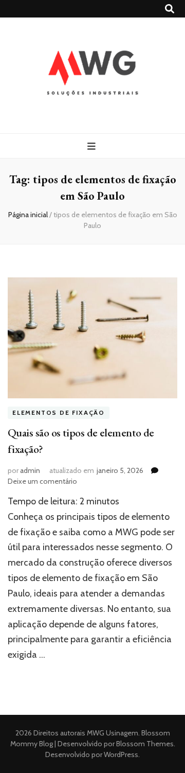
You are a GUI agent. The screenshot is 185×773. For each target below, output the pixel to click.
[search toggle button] (169, 9)
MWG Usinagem (112, 732)
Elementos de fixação (58, 412)
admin (30, 470)
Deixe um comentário (42, 481)
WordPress (121, 754)
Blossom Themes (144, 743)
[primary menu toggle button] (92, 146)
